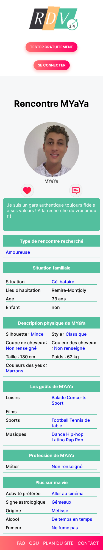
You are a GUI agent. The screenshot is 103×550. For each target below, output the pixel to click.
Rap (70, 439)
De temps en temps (72, 519)
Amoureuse (18, 252)
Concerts (77, 397)
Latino (58, 439)
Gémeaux (61, 502)
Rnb (79, 439)
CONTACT (88, 543)
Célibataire (63, 281)
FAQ (21, 543)
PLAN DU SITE (58, 543)
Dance (58, 434)
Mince (37, 334)
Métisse (60, 510)
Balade (59, 397)
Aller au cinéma (67, 493)
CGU (34, 543)
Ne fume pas (65, 527)
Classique (76, 334)
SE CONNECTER (51, 65)
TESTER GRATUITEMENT (51, 47)
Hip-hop (74, 434)
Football (60, 420)
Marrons (14, 370)
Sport (57, 403)
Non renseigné (21, 348)
